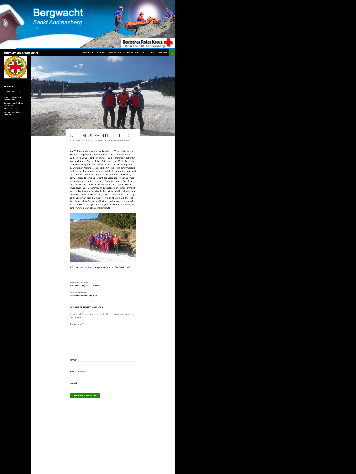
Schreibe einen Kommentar (119, 140)
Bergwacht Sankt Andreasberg (21, 52)
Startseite (87, 52)
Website (74, 383)
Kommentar (76, 324)
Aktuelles (101, 52)
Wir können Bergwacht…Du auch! (85, 284)
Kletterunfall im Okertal (12, 109)
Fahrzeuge (131, 52)
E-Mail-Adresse (78, 371)
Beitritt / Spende (147, 52)
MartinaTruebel (95, 140)
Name (73, 359)
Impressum (162, 52)
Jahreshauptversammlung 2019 (83, 294)
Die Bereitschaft (115, 52)
